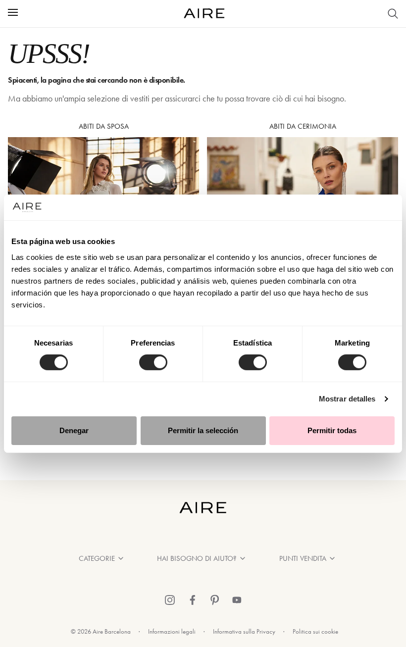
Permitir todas (331, 430)
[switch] (153, 362)
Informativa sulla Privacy (244, 631)
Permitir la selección (203, 430)
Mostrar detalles (347, 399)
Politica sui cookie (315, 631)
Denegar (74, 430)
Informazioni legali (172, 631)
